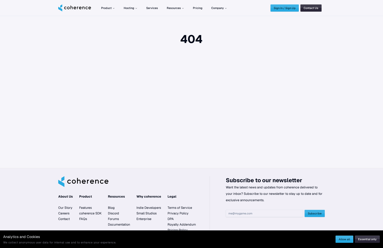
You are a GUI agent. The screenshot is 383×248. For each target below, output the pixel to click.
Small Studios (146, 213)
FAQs (83, 219)
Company (217, 8)
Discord (113, 213)
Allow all (344, 239)
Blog (111, 208)
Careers (63, 213)
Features (85, 208)
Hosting (129, 8)
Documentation (119, 224)
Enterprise (143, 219)
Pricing (197, 8)
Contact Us (311, 8)
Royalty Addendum (182, 224)
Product (106, 8)
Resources (174, 8)
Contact (64, 219)
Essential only (367, 239)
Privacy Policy (178, 213)
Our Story (65, 208)
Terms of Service (180, 208)
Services (152, 8)
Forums (113, 219)
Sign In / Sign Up (285, 8)
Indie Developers (148, 208)
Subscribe (315, 213)
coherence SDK (90, 213)
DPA (171, 219)
